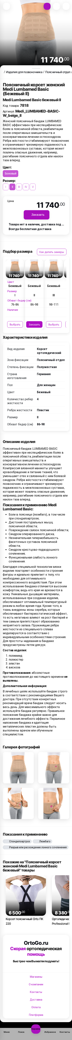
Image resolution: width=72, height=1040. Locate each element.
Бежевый (10, 173)
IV (26, 187)
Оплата (36, 1007)
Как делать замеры (51, 251)
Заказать (34, 324)
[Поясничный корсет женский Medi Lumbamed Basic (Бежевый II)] (18, 767)
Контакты (36, 992)
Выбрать (15, 324)
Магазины (36, 976)
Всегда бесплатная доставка (30, 229)
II (12, 187)
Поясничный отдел (57, 72)
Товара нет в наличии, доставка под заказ (39, 224)
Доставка (36, 999)
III (19, 187)
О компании (36, 984)
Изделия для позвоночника (24, 72)
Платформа (36, 1014)
